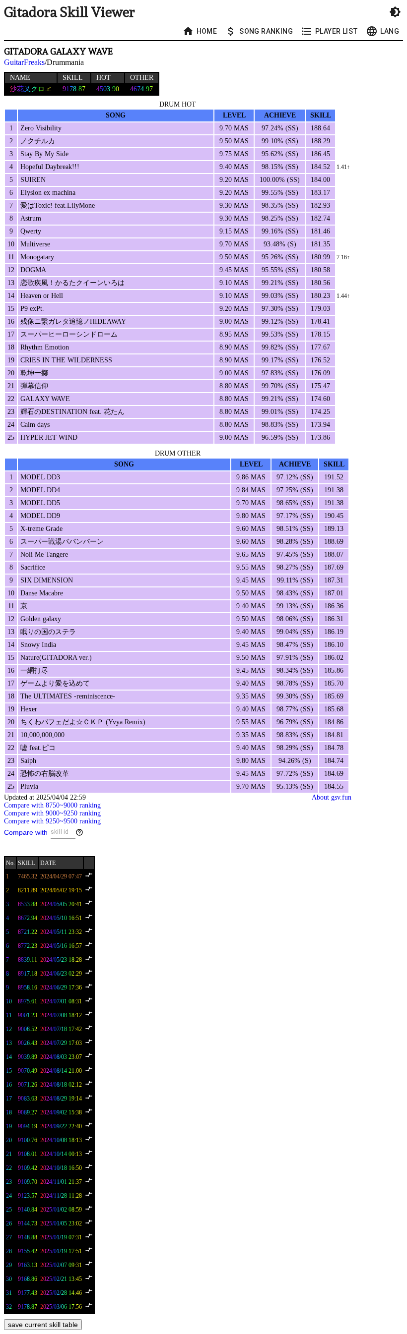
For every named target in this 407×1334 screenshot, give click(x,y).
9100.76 (27, 1140)
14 (9, 1056)
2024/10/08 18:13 (61, 1140)
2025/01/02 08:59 (61, 1209)
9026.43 (27, 1043)
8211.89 (27, 890)
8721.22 (27, 931)
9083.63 (27, 1098)
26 (9, 1223)
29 (9, 1265)
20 (9, 1140)
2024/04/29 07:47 (61, 876)
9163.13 (27, 1265)
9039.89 (27, 1056)
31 (9, 1292)
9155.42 (27, 1251)
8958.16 (27, 987)
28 (9, 1251)
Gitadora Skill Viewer (69, 12)
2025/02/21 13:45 (61, 1279)
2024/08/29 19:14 (61, 1098)
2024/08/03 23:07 (61, 1056)
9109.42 (27, 1167)
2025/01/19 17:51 (61, 1251)
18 (9, 1112)
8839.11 (27, 959)
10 (9, 1001)
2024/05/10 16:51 (61, 918)
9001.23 (27, 1015)
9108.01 (27, 1154)
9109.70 (27, 1181)
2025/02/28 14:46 (61, 1292)
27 (9, 1237)
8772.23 (27, 945)
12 (9, 1029)
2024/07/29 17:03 (61, 1043)
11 (9, 1015)
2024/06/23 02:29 (61, 973)
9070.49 (27, 1070)
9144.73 (27, 1223)
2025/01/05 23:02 (61, 1223)
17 (9, 1098)
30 (9, 1279)
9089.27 (27, 1112)
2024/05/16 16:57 (61, 945)
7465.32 (27, 876)
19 (9, 1126)
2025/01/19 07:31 (61, 1237)
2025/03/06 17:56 (61, 1306)
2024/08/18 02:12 (61, 1084)
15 (9, 1070)
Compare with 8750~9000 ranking (52, 805)
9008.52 (27, 1029)
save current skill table (43, 1325)
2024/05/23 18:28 (61, 959)
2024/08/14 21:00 (61, 1070)
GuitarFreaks (24, 62)
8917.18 (27, 973)
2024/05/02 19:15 (61, 890)
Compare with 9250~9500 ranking (52, 821)
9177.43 (27, 1292)
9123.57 (27, 1195)
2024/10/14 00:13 (61, 1154)
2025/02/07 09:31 (61, 1265)
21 (9, 1154)
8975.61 (27, 1001)
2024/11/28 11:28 (61, 1195)
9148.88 (27, 1237)
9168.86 (27, 1279)
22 (9, 1167)
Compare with (26, 832)
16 (9, 1084)
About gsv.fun (331, 797)
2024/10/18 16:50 (61, 1167)
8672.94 (27, 918)
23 (9, 1181)
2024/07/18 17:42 (61, 1029)
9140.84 (27, 1209)
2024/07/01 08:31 (61, 1001)
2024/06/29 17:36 (61, 987)
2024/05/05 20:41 (61, 904)
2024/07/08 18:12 (61, 1015)
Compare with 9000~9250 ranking (52, 813)
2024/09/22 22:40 (61, 1126)
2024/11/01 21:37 (61, 1181)
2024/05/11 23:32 (61, 931)
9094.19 (27, 1126)
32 (9, 1306)
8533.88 (27, 904)
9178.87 (27, 1306)
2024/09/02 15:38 (61, 1112)
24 (9, 1195)
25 (9, 1209)
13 (9, 1043)
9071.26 (27, 1084)
